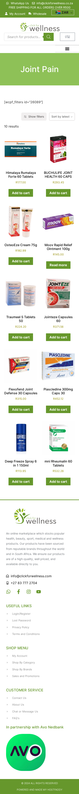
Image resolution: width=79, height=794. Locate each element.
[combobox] (62, 117)
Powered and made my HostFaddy (39, 789)
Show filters (36, 116)
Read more (58, 265)
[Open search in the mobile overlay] (29, 37)
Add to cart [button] (21, 193)
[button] (67, 48)
